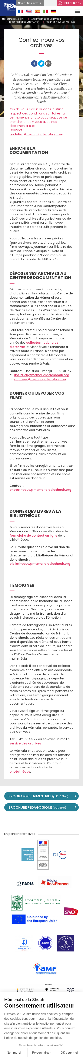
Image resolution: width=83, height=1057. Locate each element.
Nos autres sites (28, 3)
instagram (41, 821)
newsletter (69, 821)
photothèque (20, 771)
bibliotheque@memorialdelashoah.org (40, 564)
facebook (23, 821)
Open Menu (75, 11)
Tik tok (51, 821)
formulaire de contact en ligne (33, 535)
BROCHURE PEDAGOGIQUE (37, 807)
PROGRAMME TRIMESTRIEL (38, 796)
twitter (13, 821)
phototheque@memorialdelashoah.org (40, 490)
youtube (32, 821)
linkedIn (60, 821)
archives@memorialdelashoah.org (41, 379)
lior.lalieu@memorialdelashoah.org (37, 134)
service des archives (25, 743)
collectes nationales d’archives (34, 344)
